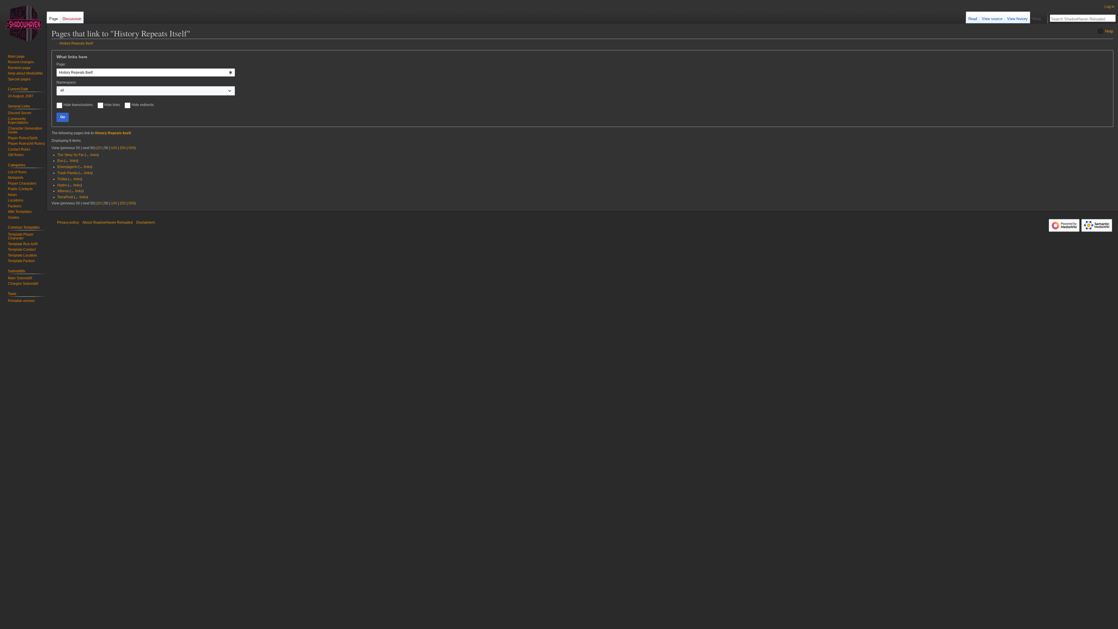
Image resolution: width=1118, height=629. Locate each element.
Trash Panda (67, 173)
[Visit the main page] (23, 23)
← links (92, 155)
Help (1109, 31)
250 (123, 148)
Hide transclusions (78, 105)
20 (100, 148)
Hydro (62, 185)
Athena (63, 191)
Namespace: (66, 82)
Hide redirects (143, 105)
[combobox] (145, 72)
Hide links (112, 105)
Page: (61, 64)
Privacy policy (68, 222)
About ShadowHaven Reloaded (107, 222)
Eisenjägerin (67, 167)
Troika (62, 179)
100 (114, 148)
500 (131, 148)
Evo (60, 161)
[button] (1039, 17)
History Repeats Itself (76, 43)
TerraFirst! (65, 197)
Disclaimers (145, 222)
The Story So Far (70, 155)
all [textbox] (62, 90)
